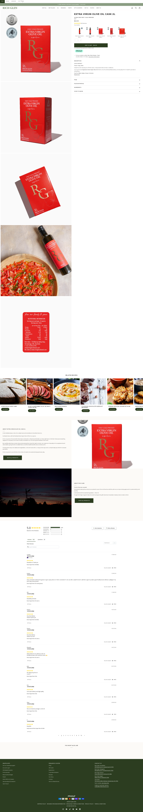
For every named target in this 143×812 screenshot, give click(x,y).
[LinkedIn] (80, 809)
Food (2, 1)
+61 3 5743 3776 (105, 783)
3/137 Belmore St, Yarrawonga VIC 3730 (104, 767)
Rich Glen (70, 801)
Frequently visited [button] (54, 763)
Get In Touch (6, 783)
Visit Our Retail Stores (54, 781)
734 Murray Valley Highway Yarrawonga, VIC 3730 (106, 781)
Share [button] (30, 568)
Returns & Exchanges (8, 774)
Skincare (13, 1)
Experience (51, 770)
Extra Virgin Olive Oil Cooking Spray (35, 583)
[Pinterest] (73, 809)
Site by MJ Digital (71, 806)
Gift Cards (51, 767)
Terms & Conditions (100, 803)
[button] (44, 8)
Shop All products (12, 457)
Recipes (51, 774)
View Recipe (5, 409)
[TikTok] (70, 809)
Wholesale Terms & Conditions (75, 803)
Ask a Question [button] (98, 528)
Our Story (51, 777)
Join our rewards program (9, 765)
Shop (50, 765)
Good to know (78, 91)
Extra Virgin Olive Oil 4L (32, 676)
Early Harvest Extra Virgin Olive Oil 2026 (35, 728)
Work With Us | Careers (8, 779)
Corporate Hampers (53, 772)
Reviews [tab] (30, 539)
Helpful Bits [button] (6, 763)
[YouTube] (76, 809)
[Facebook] (66, 809)
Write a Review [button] (111, 528)
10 (81, 735)
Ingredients (77, 87)
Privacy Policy (89, 803)
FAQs (75, 79)
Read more (77, 74)
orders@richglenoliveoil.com (102, 786)
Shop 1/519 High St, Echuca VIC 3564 (103, 774)
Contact (51, 779)
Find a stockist (6, 772)
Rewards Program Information (56, 803)
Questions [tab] (40, 539)
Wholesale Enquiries (8, 770)
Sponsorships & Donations (9, 781)
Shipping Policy (41, 803)
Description (77, 60)
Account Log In (6, 767)
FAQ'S (4, 777)
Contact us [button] (98, 763)
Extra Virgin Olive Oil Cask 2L (33, 601)
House (7, 1)
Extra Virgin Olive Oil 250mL (33, 619)
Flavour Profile (79, 83)
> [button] (84, 735)
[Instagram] (63, 809)
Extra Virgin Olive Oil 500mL (33, 564)
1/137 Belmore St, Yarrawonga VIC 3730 (104, 770)
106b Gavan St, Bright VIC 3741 (102, 777)
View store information (94, 56)
